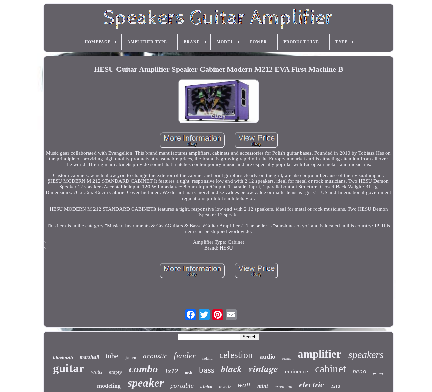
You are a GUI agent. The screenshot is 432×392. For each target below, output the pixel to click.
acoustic (155, 356)
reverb (225, 386)
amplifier (320, 354)
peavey (378, 373)
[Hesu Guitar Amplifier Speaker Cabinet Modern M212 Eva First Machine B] (218, 101)
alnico (206, 386)
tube (112, 355)
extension (283, 386)
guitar (68, 368)
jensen (130, 357)
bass (206, 370)
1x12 (171, 371)
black (231, 368)
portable (182, 385)
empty (115, 372)
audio (267, 356)
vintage (263, 368)
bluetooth (63, 357)
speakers (366, 354)
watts (96, 372)
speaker (146, 382)
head (359, 372)
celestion (236, 354)
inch (188, 372)
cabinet (330, 369)
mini (262, 386)
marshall (89, 357)
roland (207, 358)
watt (243, 385)
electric (311, 384)
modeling (109, 385)
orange (286, 358)
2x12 (335, 386)
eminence (296, 371)
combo (143, 369)
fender (185, 355)
